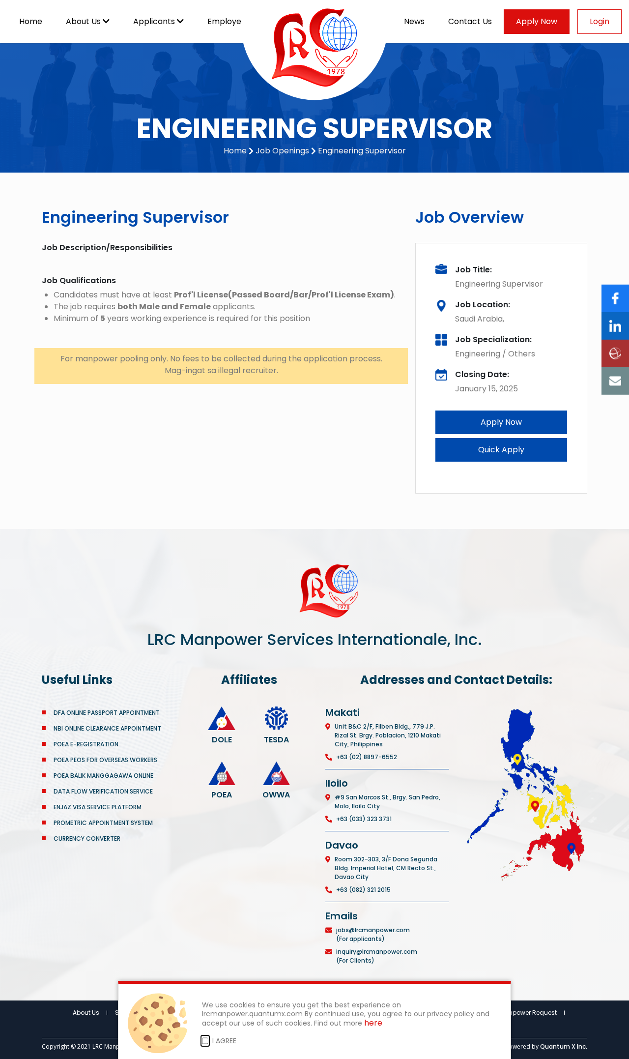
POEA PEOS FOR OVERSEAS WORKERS (105, 760)
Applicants (155, 21)
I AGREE (224, 1040)
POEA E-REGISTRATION (87, 744)
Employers (229, 21)
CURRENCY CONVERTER (87, 838)
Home (30, 21)
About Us (84, 21)
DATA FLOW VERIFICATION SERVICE (103, 791)
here (373, 1023)
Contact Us (470, 21)
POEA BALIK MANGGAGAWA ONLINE (103, 775)
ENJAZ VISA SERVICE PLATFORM (98, 807)
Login (599, 21)
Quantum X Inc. (563, 1046)
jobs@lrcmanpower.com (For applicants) (373, 934)
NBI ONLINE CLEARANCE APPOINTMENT (107, 728)
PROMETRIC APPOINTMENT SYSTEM (103, 823)
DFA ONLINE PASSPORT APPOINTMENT (107, 712)
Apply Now (536, 21)
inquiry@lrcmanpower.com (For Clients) (376, 956)
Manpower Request (528, 1012)
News (414, 21)
